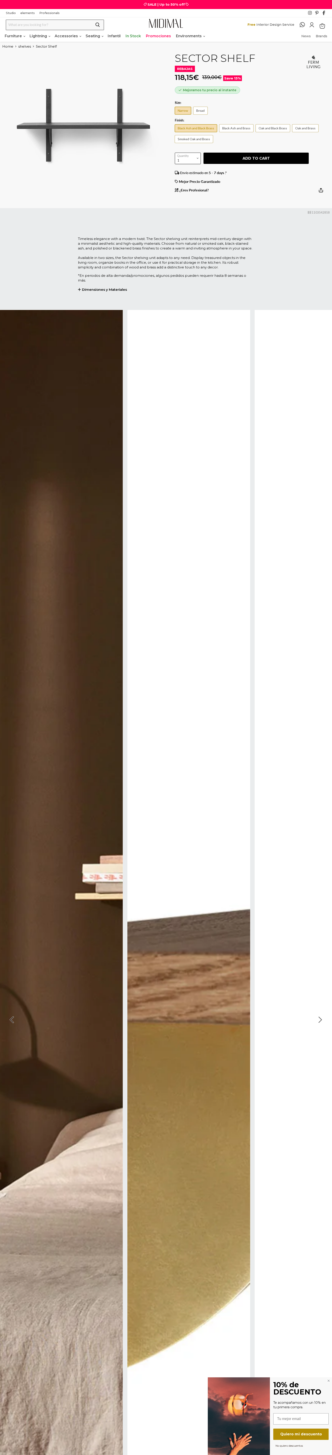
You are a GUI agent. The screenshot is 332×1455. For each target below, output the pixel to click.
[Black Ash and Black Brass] (197, 133)
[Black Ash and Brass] (237, 133)
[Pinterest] (318, 14)
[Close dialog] (328, 1380)
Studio (11, 13)
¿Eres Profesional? (193, 190)
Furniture (14, 36)
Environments (189, 36)
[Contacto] (304, 25)
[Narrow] (184, 115)
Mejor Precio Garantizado (199, 181)
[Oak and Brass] (306, 133)
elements (27, 13)
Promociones (158, 36)
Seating (93, 36)
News (306, 36)
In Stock (133, 36)
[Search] (97, 25)
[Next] (319, 1019)
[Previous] (12, 1019)
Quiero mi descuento (301, 1434)
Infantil (114, 36)
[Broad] (201, 115)
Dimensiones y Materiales (104, 289)
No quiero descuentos (289, 1445)
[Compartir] (321, 192)
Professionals (49, 13)
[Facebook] (326, 14)
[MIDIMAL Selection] (166, 23)
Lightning (39, 36)
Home (7, 46)
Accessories (67, 36)
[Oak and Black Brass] (274, 133)
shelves (24, 46)
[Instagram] (311, 14)
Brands (321, 36)
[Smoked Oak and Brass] (195, 144)
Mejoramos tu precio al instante (209, 90)
